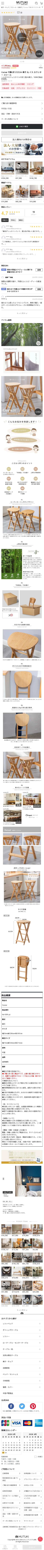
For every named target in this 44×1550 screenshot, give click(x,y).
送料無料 (5, 84)
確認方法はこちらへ (11, 1081)
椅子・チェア (5, 7)
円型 (39, 88)
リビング (30, 84)
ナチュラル (21, 88)
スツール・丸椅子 (16, 7)
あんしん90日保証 (18, 84)
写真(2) (13, 220)
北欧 (12, 88)
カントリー (31, 88)
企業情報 (5, 1527)
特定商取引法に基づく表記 (17, 1527)
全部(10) (5, 220)
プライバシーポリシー (34, 1527)
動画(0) (21, 220)
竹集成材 (5, 88)
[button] (1, 170)
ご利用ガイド (22, 1529)
